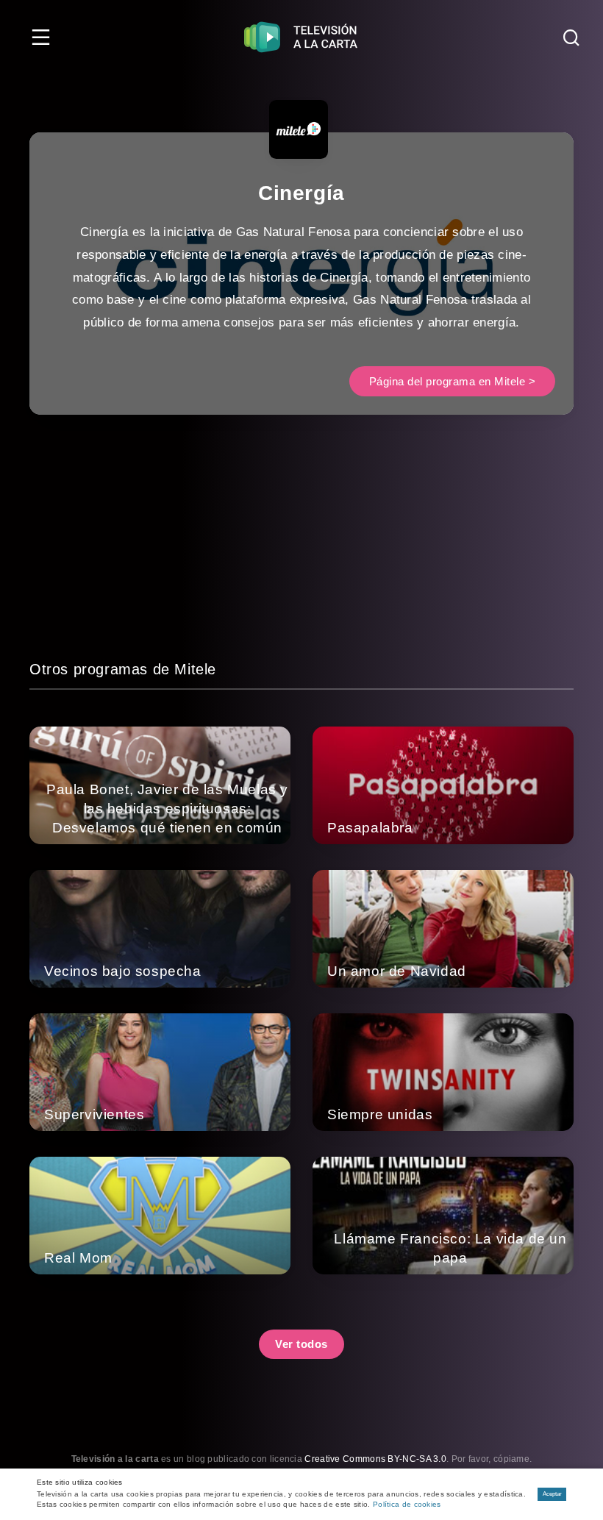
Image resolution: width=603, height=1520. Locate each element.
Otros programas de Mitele (122, 669)
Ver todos (301, 1344)
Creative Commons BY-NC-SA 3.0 (375, 1459)
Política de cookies (407, 1504)
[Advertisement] (301, 554)
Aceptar (552, 1494)
